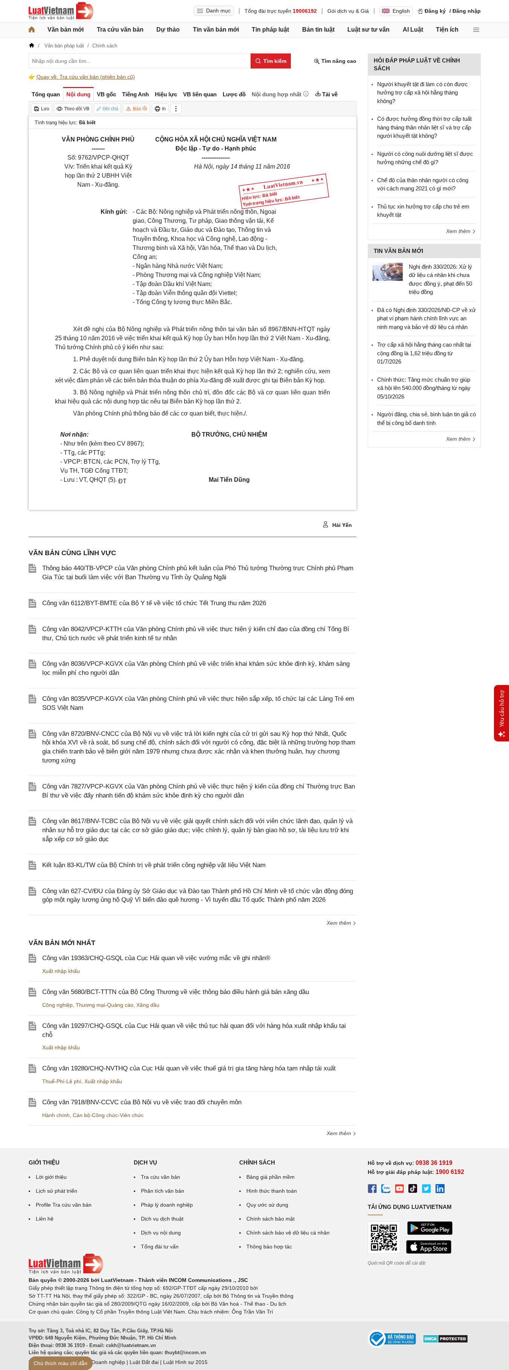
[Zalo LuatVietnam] (385, 1189)
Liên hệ (44, 1219)
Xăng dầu (147, 1005)
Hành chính (56, 1115)
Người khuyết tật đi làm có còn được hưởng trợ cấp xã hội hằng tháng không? (422, 92)
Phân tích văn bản (162, 1191)
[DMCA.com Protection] (445, 1341)
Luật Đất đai (144, 1362)
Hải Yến (341, 525)
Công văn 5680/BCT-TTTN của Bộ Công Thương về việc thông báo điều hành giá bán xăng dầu (175, 992)
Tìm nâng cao (338, 61)
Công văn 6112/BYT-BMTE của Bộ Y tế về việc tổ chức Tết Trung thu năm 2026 (154, 603)
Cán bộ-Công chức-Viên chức (108, 1115)
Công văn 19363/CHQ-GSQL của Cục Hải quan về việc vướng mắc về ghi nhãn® (156, 958)
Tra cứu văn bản (120, 29)
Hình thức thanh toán (271, 1191)
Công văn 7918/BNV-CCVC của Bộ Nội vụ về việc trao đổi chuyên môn (142, 1102)
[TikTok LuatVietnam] (412, 1189)
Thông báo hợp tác (269, 1247)
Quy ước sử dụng (267, 1205)
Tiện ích (447, 29)
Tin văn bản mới (216, 29)
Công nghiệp (57, 1005)
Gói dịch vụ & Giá (348, 11)
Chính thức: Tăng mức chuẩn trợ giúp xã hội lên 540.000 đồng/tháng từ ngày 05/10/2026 (424, 388)
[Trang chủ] (32, 29)
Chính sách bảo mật (270, 1219)
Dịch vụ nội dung (161, 1233)
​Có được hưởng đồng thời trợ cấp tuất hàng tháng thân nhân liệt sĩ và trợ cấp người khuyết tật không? (424, 127)
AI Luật (413, 29)
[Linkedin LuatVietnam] (440, 1189)
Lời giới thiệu (51, 1177)
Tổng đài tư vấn (160, 1247)
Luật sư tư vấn (368, 29)
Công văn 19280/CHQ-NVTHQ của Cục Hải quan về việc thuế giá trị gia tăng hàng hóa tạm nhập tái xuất (189, 1068)
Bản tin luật (318, 29)
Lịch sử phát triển (56, 1191)
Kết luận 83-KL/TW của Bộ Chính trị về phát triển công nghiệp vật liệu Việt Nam (154, 865)
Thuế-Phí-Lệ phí (61, 1081)
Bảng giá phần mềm (270, 1177)
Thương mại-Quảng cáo (104, 1005)
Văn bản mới (65, 29)
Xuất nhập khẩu (61, 971)
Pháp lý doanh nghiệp (167, 1205)
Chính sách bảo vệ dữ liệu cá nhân (288, 1233)
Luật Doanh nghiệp (102, 1362)
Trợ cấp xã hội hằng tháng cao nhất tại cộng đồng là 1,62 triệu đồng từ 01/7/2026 (424, 353)
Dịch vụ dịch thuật (162, 1219)
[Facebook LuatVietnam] (372, 1189)
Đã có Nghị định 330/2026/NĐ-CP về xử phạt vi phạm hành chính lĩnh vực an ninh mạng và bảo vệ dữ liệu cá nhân (426, 318)
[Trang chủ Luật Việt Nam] (61, 11)
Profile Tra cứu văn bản (64, 1205)
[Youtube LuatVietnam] (399, 1189)
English (401, 11)
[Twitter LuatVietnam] (426, 1189)
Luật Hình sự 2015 (185, 1362)
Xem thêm (340, 923)
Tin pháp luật (270, 29)
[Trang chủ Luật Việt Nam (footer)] (66, 1272)
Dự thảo (168, 29)
